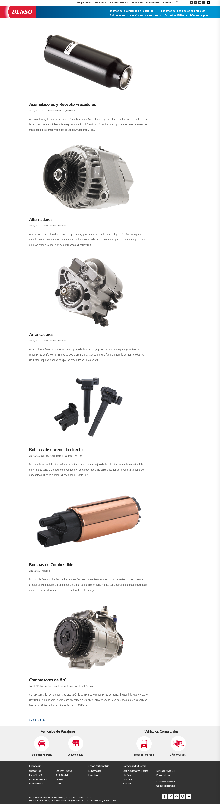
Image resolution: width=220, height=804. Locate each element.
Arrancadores (41, 334)
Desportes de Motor (38, 779)
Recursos (99, 2)
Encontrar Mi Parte (175, 15)
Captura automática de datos (135, 771)
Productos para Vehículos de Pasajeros (130, 11)
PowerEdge (93, 775)
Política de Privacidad (165, 771)
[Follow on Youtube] (199, 2)
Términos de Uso (163, 775)
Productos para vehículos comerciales (182, 11)
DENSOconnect (36, 783)
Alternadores (41, 219)
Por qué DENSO (84, 2)
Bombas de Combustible (51, 564)
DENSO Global (62, 775)
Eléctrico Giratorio (48, 225)
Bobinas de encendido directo (56, 449)
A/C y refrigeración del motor (53, 110)
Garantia (59, 783)
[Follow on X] (195, 2)
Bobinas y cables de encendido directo (57, 456)
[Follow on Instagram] (203, 2)
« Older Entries (37, 719)
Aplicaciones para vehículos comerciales (134, 15)
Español (167, 2)
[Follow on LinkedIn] (208, 2)
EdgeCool (127, 775)
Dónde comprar (199, 15)
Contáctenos (137, 2)
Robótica (127, 783)
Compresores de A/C (47, 680)
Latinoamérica (153, 2)
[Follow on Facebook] (191, 2)
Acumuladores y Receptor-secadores (62, 104)
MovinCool (127, 779)
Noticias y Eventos (119, 2)
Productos (70, 110)
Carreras (59, 779)
